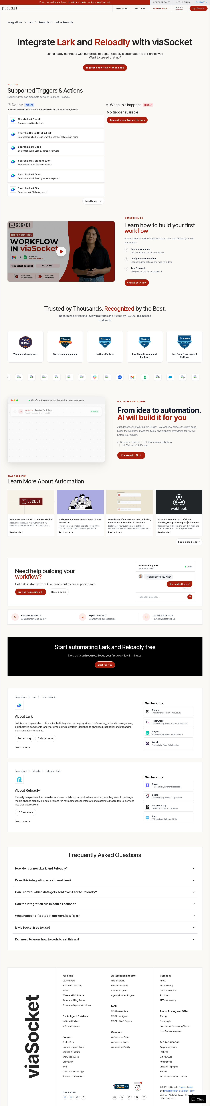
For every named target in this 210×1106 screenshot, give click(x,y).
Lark (30, 22)
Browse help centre (29, 592)
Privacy (182, 1087)
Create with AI (129, 455)
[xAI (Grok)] (83, 1097)
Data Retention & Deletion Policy (179, 1090)
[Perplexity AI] (77, 1097)
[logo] (11, 8)
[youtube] (136, 1097)
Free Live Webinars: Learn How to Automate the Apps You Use (73, 2)
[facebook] (121, 1097)
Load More (91, 201)
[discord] (144, 1097)
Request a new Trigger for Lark (127, 120)
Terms (190, 1087)
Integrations (15, 22)
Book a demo (58, 592)
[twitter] (129, 1097)
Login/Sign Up (198, 8)
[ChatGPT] (65, 1097)
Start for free (105, 665)
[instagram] (114, 1097)
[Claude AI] (71, 1097)
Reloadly (44, 22)
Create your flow (136, 282)
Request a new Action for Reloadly (104, 67)
